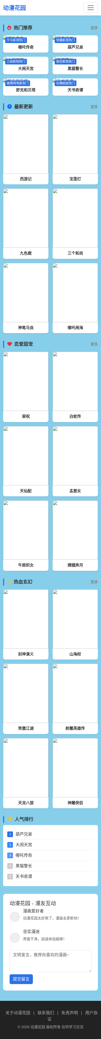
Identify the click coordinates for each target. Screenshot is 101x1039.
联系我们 (46, 1013)
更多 (94, 28)
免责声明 (69, 1013)
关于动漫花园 (17, 1013)
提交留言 (21, 979)
